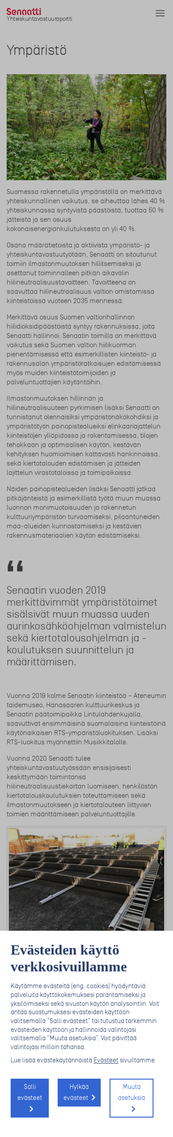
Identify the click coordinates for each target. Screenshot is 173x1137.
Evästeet (106, 1060)
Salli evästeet (29, 1092)
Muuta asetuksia (131, 1092)
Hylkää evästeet (76, 1092)
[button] (160, 13)
